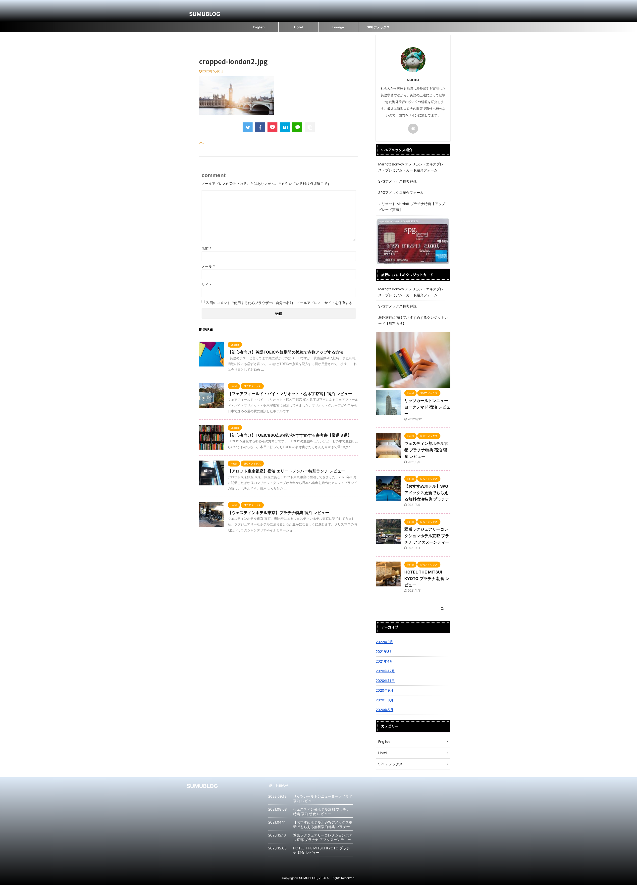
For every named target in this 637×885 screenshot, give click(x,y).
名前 (206, 248)
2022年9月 (384, 642)
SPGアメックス (378, 27)
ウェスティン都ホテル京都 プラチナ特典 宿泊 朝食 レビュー (426, 450)
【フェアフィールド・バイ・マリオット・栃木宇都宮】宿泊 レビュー (290, 393)
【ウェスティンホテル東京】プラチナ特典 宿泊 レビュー (278, 512)
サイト (207, 284)
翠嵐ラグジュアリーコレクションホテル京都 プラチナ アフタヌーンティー (426, 536)
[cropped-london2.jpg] (285, 127)
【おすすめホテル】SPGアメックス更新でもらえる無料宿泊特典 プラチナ (426, 493)
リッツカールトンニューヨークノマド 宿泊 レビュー (427, 407)
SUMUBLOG (204, 14)
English (259, 27)
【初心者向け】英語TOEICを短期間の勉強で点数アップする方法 (285, 352)
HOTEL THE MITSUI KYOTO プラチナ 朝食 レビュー (426, 578)
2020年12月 (385, 671)
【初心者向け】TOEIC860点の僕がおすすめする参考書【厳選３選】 (290, 435)
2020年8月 (384, 700)
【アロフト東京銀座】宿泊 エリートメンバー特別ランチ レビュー (286, 471)
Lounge (338, 27)
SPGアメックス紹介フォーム (401, 192)
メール (208, 266)
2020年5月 (384, 710)
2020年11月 (385, 680)
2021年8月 (384, 651)
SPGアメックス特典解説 (397, 181)
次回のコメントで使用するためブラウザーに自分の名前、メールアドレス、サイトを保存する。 (281, 303)
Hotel (298, 27)
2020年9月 (384, 690)
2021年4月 (384, 661)
